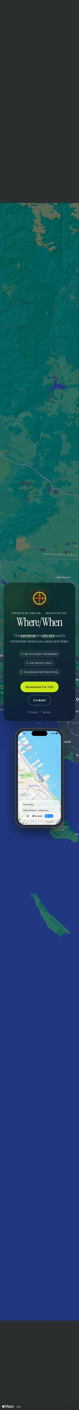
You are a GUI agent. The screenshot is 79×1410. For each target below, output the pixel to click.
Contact (39, 700)
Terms (46, 712)
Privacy (33, 712)
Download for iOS (39, 687)
